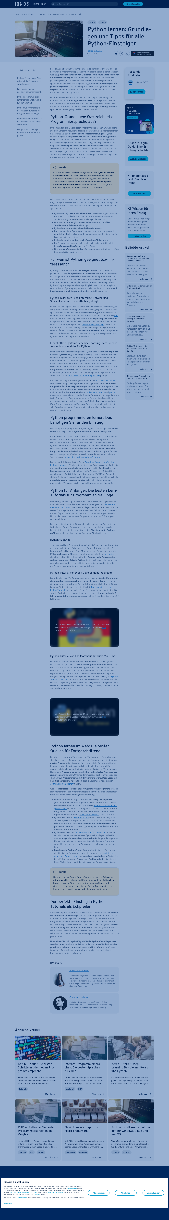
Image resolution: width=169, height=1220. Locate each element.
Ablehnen (126, 1193)
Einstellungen (72, 1188)
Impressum (8, 1204)
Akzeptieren (22, 1198)
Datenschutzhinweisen (55, 1192)
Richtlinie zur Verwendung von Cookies (23, 1192)
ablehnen (37, 1194)
